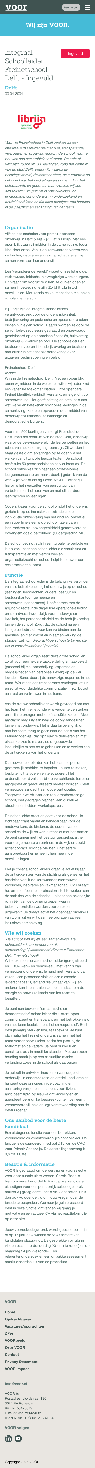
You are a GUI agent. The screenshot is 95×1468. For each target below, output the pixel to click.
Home (10, 1312)
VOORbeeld (15, 1340)
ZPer (9, 1333)
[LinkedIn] (8, 1438)
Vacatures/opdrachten (24, 1326)
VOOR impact (17, 1368)
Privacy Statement (21, 1361)
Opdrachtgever (18, 1319)
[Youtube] (18, 1438)
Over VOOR (15, 1347)
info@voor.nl (16, 1383)
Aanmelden (71, 7)
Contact (12, 1354)
